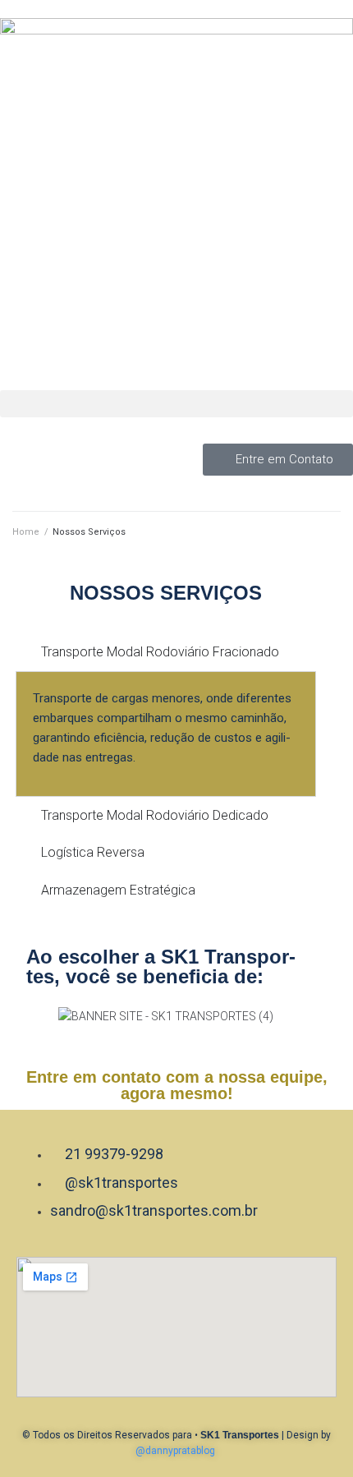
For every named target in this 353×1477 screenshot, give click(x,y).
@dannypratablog (175, 1450)
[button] (176, 403)
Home (25, 532)
